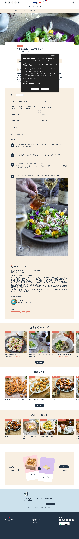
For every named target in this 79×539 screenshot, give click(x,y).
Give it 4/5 (32, 46)
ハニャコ (19, 51)
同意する (45, 89)
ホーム (6, 10)
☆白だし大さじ (46, 114)
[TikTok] (19, 2)
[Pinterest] (12, 2)
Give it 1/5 (29, 46)
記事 (25, 6)
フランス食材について (36, 519)
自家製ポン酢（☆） (47, 108)
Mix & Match (17, 10)
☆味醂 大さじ (15, 121)
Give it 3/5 (31, 46)
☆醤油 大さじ (15, 114)
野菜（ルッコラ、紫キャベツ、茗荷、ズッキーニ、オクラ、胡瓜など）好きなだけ (24, 107)
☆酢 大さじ (45, 121)
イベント (52, 6)
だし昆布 (44, 101)
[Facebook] (6, 2)
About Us (34, 517)
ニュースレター (35, 522)
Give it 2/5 (30, 46)
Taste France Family (44, 6)
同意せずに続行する (54, 55)
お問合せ (34, 520)
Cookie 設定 (35, 89)
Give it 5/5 (33, 46)
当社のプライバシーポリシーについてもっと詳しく (32, 83)
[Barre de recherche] (73, 2)
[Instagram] (9, 2)
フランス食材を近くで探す (18, 134)
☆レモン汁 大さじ (17, 127)
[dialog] (40, 73)
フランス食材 (35, 6)
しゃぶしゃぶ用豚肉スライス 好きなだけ (23, 101)
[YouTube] (15, 2)
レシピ (29, 6)
